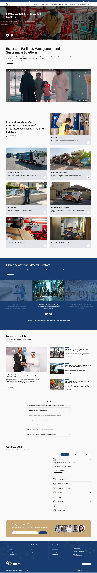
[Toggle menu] (30, 4)
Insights (11, 548)
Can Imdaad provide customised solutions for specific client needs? (48, 420)
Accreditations (12, 554)
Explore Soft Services (13, 27)
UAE (31, 548)
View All (10, 342)
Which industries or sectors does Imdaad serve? (48, 410)
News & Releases (12, 552)
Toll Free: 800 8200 (59, 470)
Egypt (32, 552)
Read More (10, 387)
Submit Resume (54, 550)
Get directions (58, 473)
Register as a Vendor (55, 554)
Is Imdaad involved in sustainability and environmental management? (48, 429)
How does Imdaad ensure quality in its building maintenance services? (48, 434)
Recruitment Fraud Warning (56, 552)
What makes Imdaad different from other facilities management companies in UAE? (48, 415)
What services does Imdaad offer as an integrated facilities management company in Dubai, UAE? (48, 405)
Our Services (11, 135)
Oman (32, 550)
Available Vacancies (55, 548)
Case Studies (12, 550)
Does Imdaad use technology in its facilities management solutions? (48, 424)
